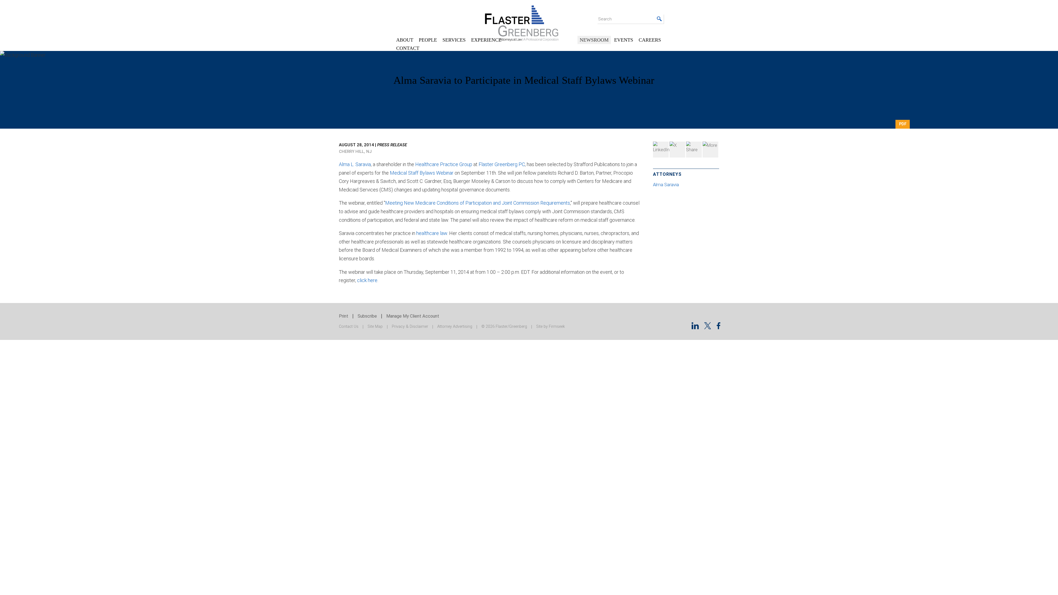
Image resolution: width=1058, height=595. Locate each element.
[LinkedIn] (661, 150)
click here (367, 280)
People (428, 40)
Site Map (375, 326)
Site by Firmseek (550, 326)
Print (343, 316)
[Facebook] (694, 150)
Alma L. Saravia (355, 164)
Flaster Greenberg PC (502, 164)
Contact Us (348, 326)
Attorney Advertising (454, 326)
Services (454, 40)
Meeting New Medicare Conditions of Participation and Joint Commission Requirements (477, 203)
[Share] (710, 150)
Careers (650, 40)
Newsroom (594, 40)
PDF (902, 124)
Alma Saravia (666, 184)
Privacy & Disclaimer (410, 326)
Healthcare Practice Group (444, 164)
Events (623, 40)
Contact (407, 48)
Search (605, 19)
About (404, 40)
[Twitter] (677, 150)
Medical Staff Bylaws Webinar (422, 173)
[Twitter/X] (707, 327)
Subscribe (367, 316)
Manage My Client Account (412, 316)
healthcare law (431, 233)
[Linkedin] (695, 327)
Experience (486, 40)
